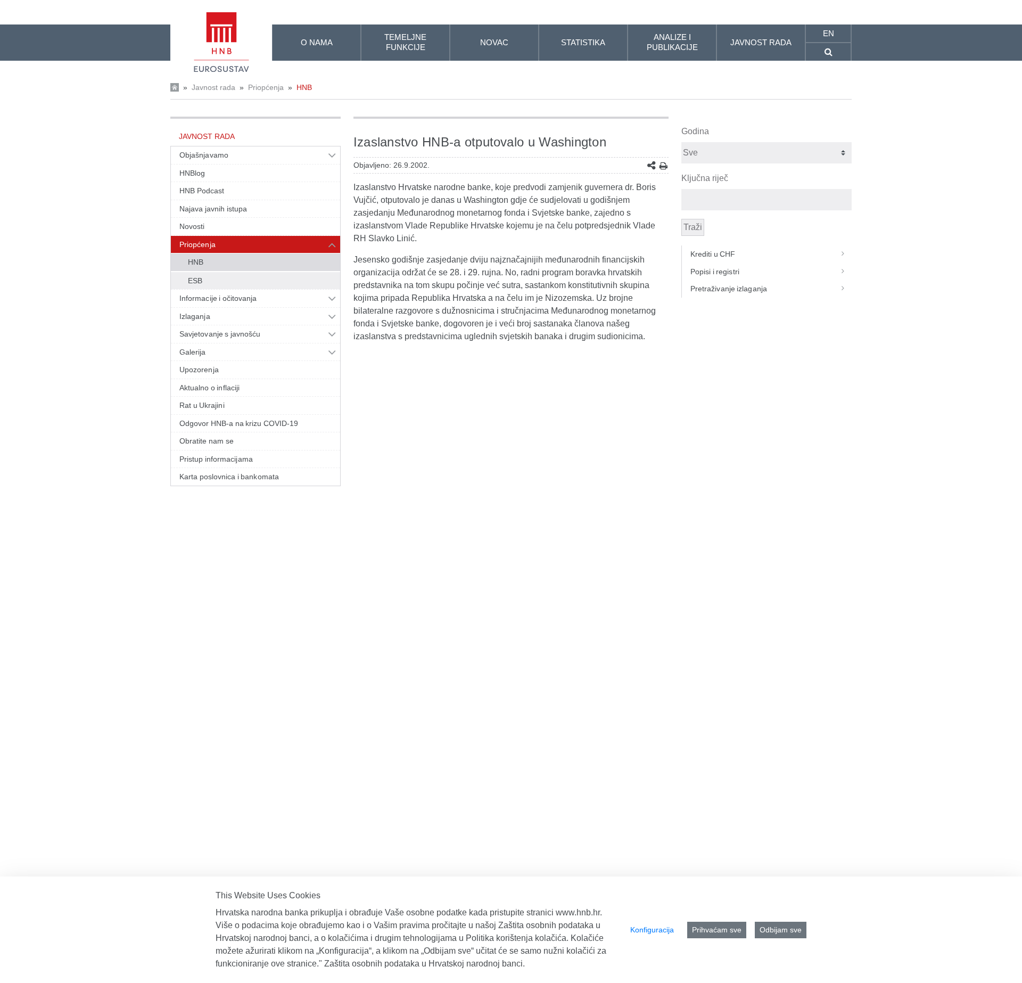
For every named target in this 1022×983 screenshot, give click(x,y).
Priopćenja (266, 87)
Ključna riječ (704, 178)
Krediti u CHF (713, 254)
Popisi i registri (714, 271)
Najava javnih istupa (213, 208)
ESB (195, 280)
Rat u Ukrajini (202, 405)
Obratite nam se (206, 441)
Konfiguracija (652, 929)
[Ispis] (663, 165)
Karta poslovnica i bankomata (229, 476)
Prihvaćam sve (716, 929)
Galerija (192, 352)
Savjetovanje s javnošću (219, 334)
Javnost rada (213, 87)
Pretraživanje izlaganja (728, 288)
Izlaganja (194, 316)
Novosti (192, 226)
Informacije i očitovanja (218, 298)
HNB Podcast (201, 190)
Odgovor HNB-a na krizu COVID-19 (238, 423)
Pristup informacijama (216, 459)
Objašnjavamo (203, 155)
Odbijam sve (781, 929)
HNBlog (192, 173)
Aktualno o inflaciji (209, 387)
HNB (304, 87)
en (828, 33)
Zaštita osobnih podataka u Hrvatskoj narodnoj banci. (424, 963)
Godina (695, 131)
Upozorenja (199, 369)
